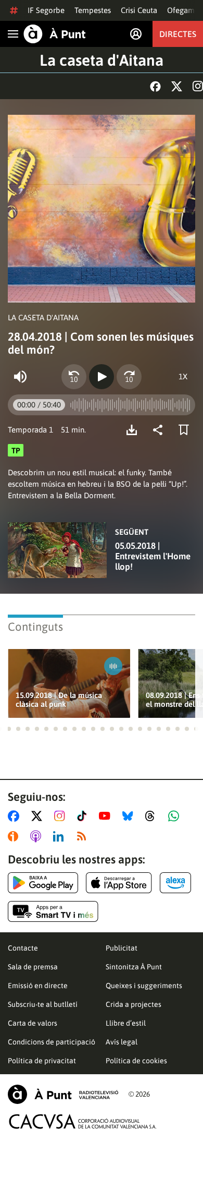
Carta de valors (32, 1023)
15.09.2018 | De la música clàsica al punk (59, 699)
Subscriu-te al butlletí (43, 1004)
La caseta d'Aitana (101, 60)
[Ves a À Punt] (54, 34)
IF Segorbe (46, 10)
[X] (176, 86)
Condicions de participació (51, 1042)
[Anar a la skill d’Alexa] (175, 882)
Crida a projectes (133, 1004)
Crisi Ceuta (139, 10)
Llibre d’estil (126, 1023)
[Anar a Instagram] (61, 816)
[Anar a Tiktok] (84, 816)
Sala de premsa (33, 967)
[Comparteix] (160, 430)
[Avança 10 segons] (129, 376)
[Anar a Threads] (152, 816)
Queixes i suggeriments (144, 985)
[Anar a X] (38, 816)
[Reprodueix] (101, 376)
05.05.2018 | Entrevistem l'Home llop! (153, 556)
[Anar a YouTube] (107, 816)
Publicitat (121, 948)
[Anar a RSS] (83, 836)
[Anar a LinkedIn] (60, 836)
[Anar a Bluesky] (129, 816)
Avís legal (121, 1042)
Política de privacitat (42, 1060)
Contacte (23, 948)
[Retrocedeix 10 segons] (73, 376)
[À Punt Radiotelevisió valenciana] (63, 1094)
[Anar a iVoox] (15, 836)
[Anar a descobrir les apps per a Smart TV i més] (53, 911)
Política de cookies (136, 1060)
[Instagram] (198, 86)
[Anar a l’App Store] (119, 882)
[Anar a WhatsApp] (175, 816)
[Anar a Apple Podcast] (37, 836)
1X (183, 376)
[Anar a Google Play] (43, 882)
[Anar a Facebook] (15, 816)
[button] (9, 729)
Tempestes (92, 10)
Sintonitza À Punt (134, 967)
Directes (177, 34)
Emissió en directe (38, 985)
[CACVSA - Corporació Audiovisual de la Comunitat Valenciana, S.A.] (83, 1121)
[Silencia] (20, 376)
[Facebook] (155, 86)
